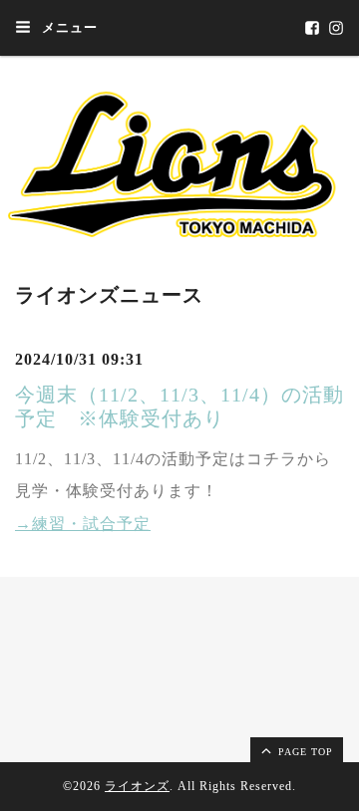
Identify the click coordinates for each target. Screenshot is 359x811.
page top (303, 751)
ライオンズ (137, 786)
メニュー (68, 27)
